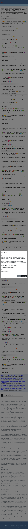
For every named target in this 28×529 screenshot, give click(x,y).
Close (19, 276)
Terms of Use (5, 271)
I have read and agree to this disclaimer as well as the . (12, 270)
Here (13, 267)
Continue (24, 276)
